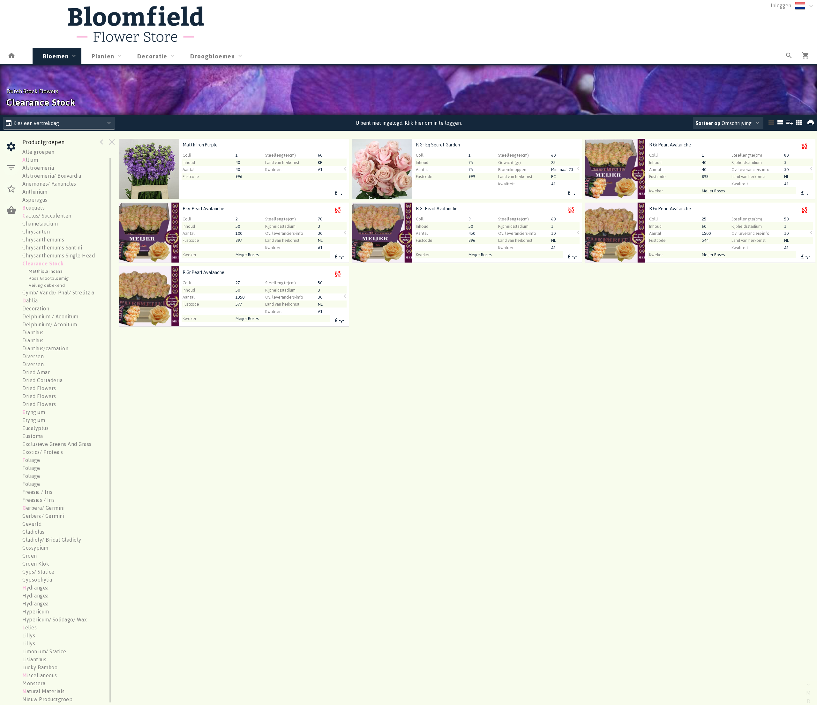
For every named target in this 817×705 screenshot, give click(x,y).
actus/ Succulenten (46, 215)
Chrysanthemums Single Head (58, 255)
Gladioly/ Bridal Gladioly (51, 540)
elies (29, 627)
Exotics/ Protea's (42, 452)
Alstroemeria (38, 168)
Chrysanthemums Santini (52, 247)
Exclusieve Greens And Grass (57, 444)
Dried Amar (36, 372)
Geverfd (32, 524)
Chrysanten (36, 231)
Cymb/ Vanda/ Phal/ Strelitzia (58, 292)
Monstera (33, 683)
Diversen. (33, 364)
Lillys (28, 635)
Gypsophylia (37, 579)
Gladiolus (33, 532)
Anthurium (35, 192)
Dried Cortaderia (42, 380)
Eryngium (33, 420)
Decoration (35, 308)
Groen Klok (35, 563)
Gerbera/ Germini (43, 516)
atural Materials (43, 691)
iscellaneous (39, 675)
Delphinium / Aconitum (50, 316)
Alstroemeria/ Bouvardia (51, 176)
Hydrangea (35, 595)
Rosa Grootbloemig (49, 278)
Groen (29, 556)
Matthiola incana (46, 271)
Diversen (33, 356)
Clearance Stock (43, 263)
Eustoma (32, 436)
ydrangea (35, 587)
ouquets (33, 207)
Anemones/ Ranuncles (49, 184)
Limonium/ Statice (44, 651)
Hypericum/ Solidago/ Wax (54, 619)
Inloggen (781, 5)
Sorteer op (707, 123)
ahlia (30, 300)
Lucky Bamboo (39, 667)
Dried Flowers (39, 388)
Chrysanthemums (43, 239)
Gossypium (35, 548)
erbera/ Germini (43, 508)
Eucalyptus (35, 428)
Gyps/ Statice (38, 571)
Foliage (31, 468)
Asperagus (35, 200)
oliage (31, 460)
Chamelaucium (40, 223)
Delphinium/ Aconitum (49, 324)
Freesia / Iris (37, 492)
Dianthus (32, 332)
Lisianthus (34, 659)
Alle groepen (38, 152)
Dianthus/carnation (45, 348)
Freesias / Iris (38, 500)
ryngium (33, 412)
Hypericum (35, 611)
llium (30, 160)
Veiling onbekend (47, 285)
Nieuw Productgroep (47, 699)
